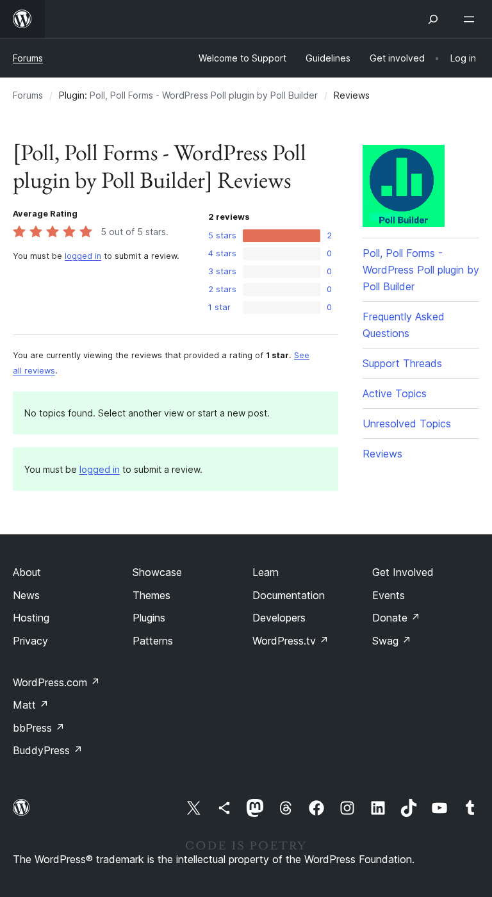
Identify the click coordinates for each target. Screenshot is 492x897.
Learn (265, 572)
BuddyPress (48, 750)
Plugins (149, 617)
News (26, 595)
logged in (83, 256)
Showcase (157, 572)
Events (388, 595)
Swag (391, 640)
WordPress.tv (290, 640)
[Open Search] (433, 19)
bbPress (39, 727)
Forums (28, 58)
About (27, 572)
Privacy (30, 640)
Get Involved (403, 572)
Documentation (288, 595)
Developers (279, 617)
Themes (151, 595)
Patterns (153, 640)
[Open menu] (471, 19)
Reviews (382, 453)
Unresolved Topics (407, 423)
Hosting (31, 617)
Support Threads (402, 363)
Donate (396, 617)
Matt (31, 704)
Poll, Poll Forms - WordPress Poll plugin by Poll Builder (204, 95)
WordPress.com (56, 682)
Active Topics (395, 393)
